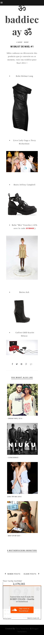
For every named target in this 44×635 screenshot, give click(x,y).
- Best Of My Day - (14, 536)
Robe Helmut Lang (24, 76)
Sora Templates (23, 628)
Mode (26, 42)
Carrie (19, 42)
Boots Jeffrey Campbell (24, 185)
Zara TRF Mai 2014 (14, 497)
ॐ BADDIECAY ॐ (22, 19)
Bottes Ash (24, 292)
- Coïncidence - (13, 458)
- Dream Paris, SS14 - (15, 418)
